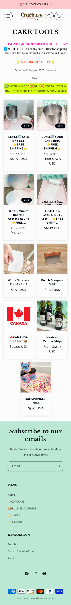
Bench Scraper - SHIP (52, 282)
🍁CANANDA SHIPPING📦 (18, 339)
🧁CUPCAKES (16, 502)
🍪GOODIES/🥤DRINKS (22, 508)
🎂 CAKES (14, 515)
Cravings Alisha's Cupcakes (40, 598)
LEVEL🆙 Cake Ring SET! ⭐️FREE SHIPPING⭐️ (18, 142)
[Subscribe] (58, 466)
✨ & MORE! (15, 522)
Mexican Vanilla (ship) (52, 339)
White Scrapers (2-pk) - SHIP (18, 282)
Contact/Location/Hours (22, 551)
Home (11, 495)
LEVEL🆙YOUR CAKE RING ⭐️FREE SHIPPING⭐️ (52, 142)
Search (12, 544)
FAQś (11, 558)
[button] (8, 16)
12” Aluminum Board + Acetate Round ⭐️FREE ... (18, 217)
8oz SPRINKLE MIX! (35, 401)
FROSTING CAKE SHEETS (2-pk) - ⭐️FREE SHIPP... (52, 217)
